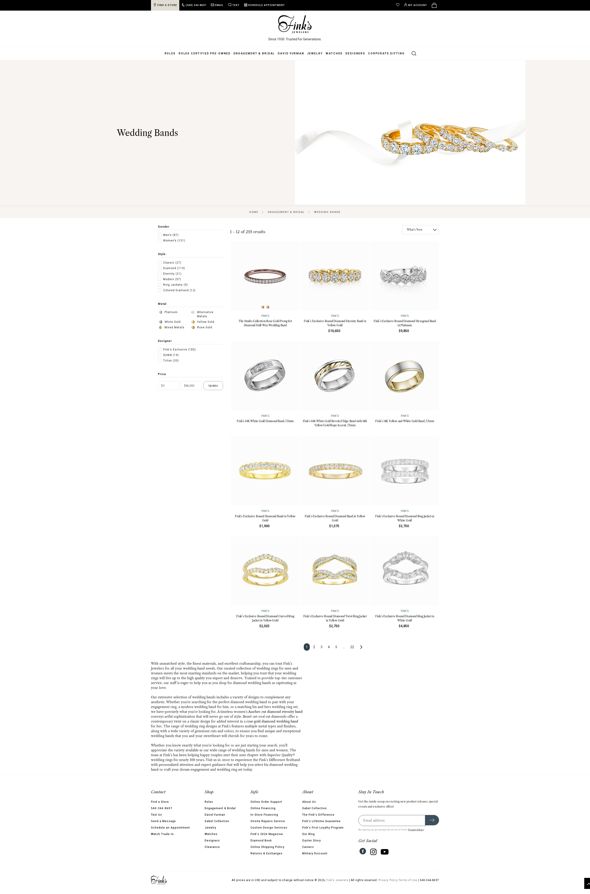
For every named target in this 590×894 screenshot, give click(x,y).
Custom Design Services (269, 827)
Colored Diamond (179, 290)
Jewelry (315, 53)
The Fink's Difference (318, 814)
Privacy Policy (416, 829)
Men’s (171, 235)
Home (253, 212)
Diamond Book (261, 840)
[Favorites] (399, 5)
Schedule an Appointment (170, 827)
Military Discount (314, 853)
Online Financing (263, 808)
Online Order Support (266, 801)
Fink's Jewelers (337, 880)
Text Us (156, 814)
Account (417, 5)
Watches (334, 53)
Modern (172, 279)
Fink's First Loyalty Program (323, 827)
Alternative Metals (205, 314)
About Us (309, 801)
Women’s (174, 240)
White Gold (173, 321)
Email (219, 5)
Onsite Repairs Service (268, 821)
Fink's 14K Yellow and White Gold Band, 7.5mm (404, 421)
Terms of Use (408, 880)
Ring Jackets (175, 284)
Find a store (167, 5)
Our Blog (308, 834)
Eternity (172, 273)
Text (235, 5)
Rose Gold (204, 327)
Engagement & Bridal (254, 53)
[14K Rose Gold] (263, 307)
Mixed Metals (174, 327)
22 (352, 647)
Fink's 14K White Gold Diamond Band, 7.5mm (265, 421)
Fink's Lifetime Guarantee (321, 821)
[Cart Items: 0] (434, 5)
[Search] (411, 53)
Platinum (171, 312)
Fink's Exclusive (179, 349)
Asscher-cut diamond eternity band (275, 712)
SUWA (171, 355)
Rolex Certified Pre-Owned (204, 53)
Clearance (212, 847)
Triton (171, 360)
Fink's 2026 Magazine (267, 834)
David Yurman (291, 53)
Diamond (174, 268)
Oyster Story (311, 840)
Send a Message (163, 821)
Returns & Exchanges (267, 853)
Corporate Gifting (386, 53)
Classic (172, 262)
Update (213, 385)
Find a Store (160, 801)
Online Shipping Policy (267, 847)
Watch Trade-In (162, 834)
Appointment (266, 5)
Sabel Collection (217, 821)
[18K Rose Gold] (268, 307)
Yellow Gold (205, 321)
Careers (308, 847)
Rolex (170, 53)
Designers (355, 53)
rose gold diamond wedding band (272, 721)
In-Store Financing (264, 814)
